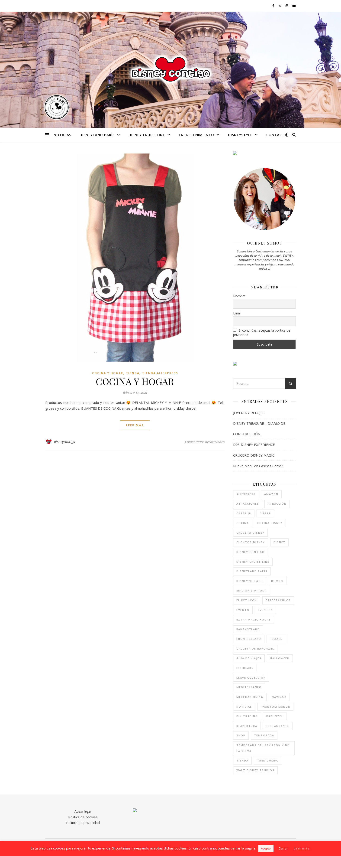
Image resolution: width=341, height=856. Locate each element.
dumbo (277, 581)
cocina (242, 523)
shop (240, 735)
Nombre (239, 296)
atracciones (247, 503)
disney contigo (250, 552)
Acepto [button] (266, 848)
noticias (244, 706)
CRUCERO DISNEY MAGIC (253, 455)
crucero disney (250, 532)
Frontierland (248, 638)
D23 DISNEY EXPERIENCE (254, 444)
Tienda (132, 373)
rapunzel (274, 716)
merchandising (249, 697)
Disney (279, 542)
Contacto (276, 134)
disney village (249, 581)
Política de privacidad (83, 822)
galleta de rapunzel (255, 648)
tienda (242, 760)
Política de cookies (83, 817)
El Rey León (246, 600)
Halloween (280, 658)
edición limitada (251, 590)
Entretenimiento (196, 134)
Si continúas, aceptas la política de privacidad (261, 332)
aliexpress (246, 494)
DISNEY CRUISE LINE (147, 134)
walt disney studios (255, 770)
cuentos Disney (250, 542)
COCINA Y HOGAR (135, 381)
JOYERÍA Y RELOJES (248, 412)
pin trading (247, 716)
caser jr (243, 513)
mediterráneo (249, 687)
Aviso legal (82, 811)
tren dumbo (268, 760)
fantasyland (248, 629)
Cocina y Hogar (107, 373)
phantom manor (275, 706)
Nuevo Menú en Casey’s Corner (258, 466)
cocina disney (270, 523)
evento (242, 610)
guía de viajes (248, 658)
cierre (265, 513)
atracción (277, 503)
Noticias (62, 134)
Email (237, 313)
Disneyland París (97, 134)
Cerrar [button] (283, 848)
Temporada (264, 735)
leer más (135, 425)
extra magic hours (253, 619)
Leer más (301, 848)
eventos (265, 610)
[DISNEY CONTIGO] (170, 69)
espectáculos (278, 600)
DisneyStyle (240, 134)
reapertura (246, 726)
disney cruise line (252, 561)
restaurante (277, 726)
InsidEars (245, 668)
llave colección (251, 677)
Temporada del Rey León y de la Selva (262, 748)
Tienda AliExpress (160, 373)
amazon (271, 494)
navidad (279, 697)
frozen (276, 638)
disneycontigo (64, 441)
